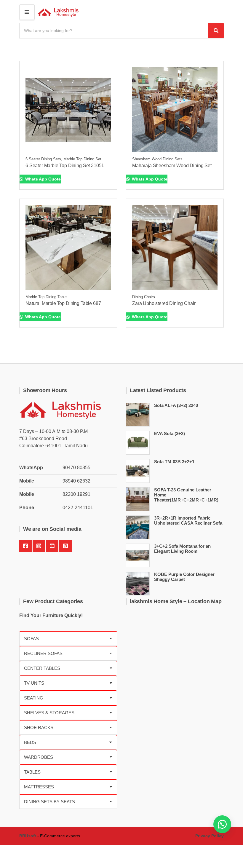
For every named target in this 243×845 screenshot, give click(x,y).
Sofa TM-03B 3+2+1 (174, 461)
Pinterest (65, 546)
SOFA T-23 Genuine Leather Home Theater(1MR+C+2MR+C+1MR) (186, 494)
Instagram (39, 546)
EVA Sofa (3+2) (169, 433)
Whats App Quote (42, 179)
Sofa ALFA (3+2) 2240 (176, 405)
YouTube (52, 546)
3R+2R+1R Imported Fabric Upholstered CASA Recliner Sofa (188, 520)
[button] (222, 824)
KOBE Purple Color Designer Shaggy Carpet (184, 577)
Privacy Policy (209, 835)
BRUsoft (27, 835)
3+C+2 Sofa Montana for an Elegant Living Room (182, 549)
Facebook (25, 546)
